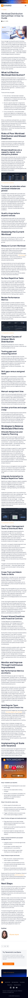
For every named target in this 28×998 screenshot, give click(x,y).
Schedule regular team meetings (14, 712)
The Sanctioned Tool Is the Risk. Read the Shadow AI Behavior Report (13, 1)
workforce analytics (19, 875)
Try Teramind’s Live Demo (7, 182)
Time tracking (21, 255)
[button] (25, 5)
